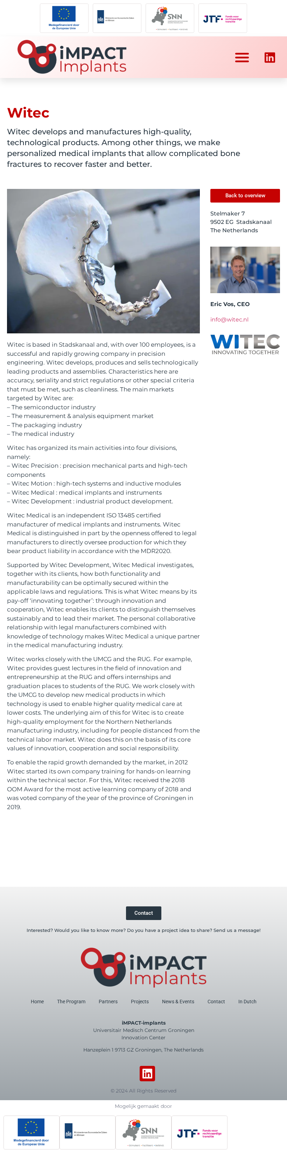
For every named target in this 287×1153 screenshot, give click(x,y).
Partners (108, 1001)
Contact (216, 1001)
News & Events (178, 1001)
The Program (71, 1001)
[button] (242, 57)
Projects (140, 1001)
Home (37, 1001)
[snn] (170, 18)
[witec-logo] (245, 344)
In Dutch (247, 1001)
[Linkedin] (147, 1074)
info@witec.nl (229, 319)
